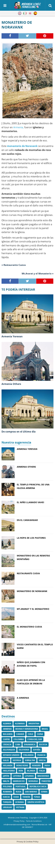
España (36, 749)
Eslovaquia (9, 749)
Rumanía (7, 791)
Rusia (18, 791)
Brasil (45, 729)
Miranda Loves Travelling (18, 817)
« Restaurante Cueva (14, 264)
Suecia (6, 797)
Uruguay (7, 807)
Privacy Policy (19, 821)
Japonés (30, 13)
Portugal (21, 786)
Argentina (33, 723)
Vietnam (20, 807)
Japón (6, 776)
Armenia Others (11, 384)
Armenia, (18, 127)
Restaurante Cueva (28, 573)
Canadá (20, 734)
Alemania (20, 723)
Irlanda (31, 770)
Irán (20, 770)
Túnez (37, 797)
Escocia (43, 744)
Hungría (36, 765)
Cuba (17, 744)
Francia (41, 755)
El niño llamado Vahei (30, 502)
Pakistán (46, 781)
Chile (30, 734)
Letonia (17, 776)
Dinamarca (29, 744)
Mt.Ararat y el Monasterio (33, 608)
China (40, 734)
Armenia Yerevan (12, 336)
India (47, 765)
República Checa (37, 786)
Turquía (7, 802)
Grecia (42, 760)
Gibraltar (30, 760)
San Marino (31, 791)
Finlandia (28, 755)
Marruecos (19, 781)
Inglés (20, 13)
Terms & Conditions (34, 821)
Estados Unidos (11, 755)
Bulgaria (7, 734)
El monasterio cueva (29, 626)
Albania (7, 723)
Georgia (17, 760)
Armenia (7, 729)
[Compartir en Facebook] (10, 35)
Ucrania (19, 802)
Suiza (16, 797)
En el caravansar (27, 520)
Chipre (6, 739)
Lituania (29, 776)
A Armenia (23, 697)
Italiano (25, 13)
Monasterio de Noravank (32, 591)
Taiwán (26, 797)
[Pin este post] (44, 35)
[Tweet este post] (27, 35)
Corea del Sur (35, 739)
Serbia (44, 791)
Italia (42, 770)
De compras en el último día (19, 431)
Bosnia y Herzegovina (26, 729)
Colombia (19, 739)
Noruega (33, 781)
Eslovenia (24, 749)
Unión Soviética (36, 802)
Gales (6, 760)
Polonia (7, 786)
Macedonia (43, 776)
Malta (6, 781)
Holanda (7, 765)
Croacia (7, 744)
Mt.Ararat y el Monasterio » (37, 273)
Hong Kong (22, 765)
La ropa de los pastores (31, 537)
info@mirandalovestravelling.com (17, 824)
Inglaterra (9, 770)
